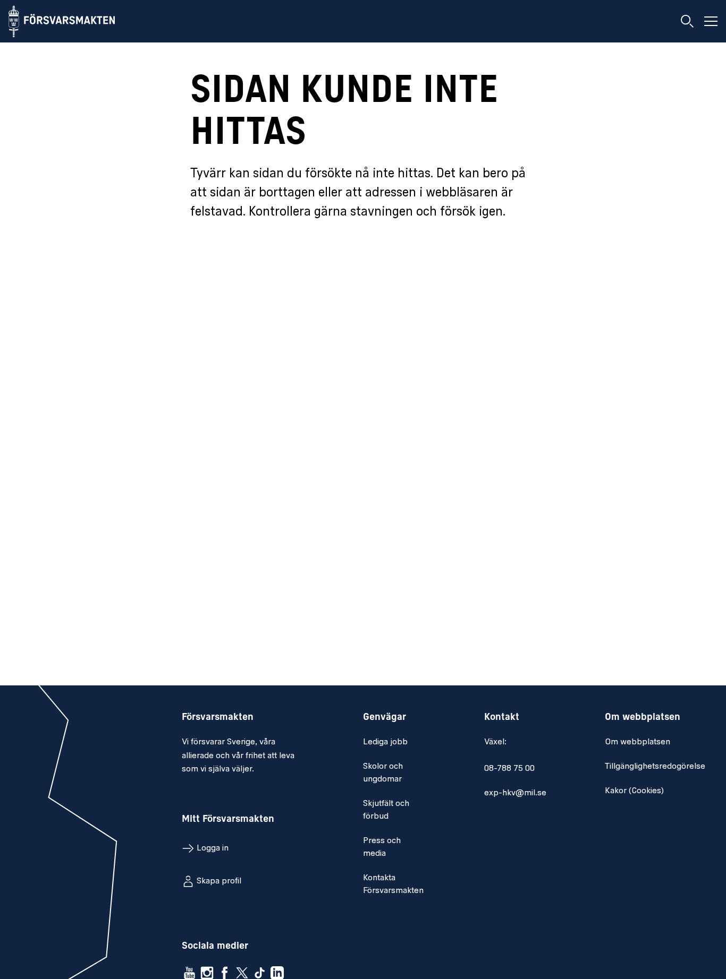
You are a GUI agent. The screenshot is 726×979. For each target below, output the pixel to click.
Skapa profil (219, 881)
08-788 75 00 (509, 769)
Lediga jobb (385, 742)
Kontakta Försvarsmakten (393, 884)
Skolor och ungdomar (383, 773)
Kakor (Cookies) (634, 791)
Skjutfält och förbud (386, 810)
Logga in (213, 848)
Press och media (382, 847)
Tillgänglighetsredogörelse (655, 766)
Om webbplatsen (637, 742)
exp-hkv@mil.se (515, 793)
